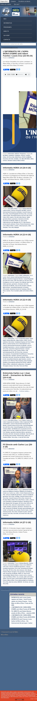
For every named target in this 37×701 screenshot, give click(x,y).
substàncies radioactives (18, 364)
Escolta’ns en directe (24, 1)
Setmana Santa (7, 511)
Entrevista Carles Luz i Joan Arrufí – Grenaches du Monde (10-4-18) (17, 375)
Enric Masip (28, 570)
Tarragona (28, 364)
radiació (29, 362)
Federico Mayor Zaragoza (10, 571)
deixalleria (9, 501)
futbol (28, 217)
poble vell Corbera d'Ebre (26, 290)
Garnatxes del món (8, 159)
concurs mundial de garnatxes (14, 494)
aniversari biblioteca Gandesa (11, 491)
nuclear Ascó (6, 360)
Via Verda (15, 513)
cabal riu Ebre (6, 210)
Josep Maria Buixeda (16, 287)
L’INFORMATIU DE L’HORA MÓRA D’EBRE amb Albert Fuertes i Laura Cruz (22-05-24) (18, 53)
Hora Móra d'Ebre (13, 208)
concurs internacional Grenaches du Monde (14, 345)
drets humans (20, 570)
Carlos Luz (12, 493)
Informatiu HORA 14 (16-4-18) (17, 168)
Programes (8, 27)
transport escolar (22, 511)
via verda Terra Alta (24, 513)
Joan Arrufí (24, 220)
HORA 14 (17, 220)
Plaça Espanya (19, 360)
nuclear (8, 290)
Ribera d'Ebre (21, 160)
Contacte (13, 1)
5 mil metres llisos (24, 338)
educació (14, 505)
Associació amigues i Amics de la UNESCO (19, 565)
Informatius (8, 23)
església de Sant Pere (21, 430)
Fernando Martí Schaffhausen (19, 354)
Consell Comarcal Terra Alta (14, 425)
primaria (13, 224)
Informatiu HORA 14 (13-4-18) (17, 234)
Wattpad (16, 227)
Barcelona (11, 342)
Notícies (17, 153)
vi (3, 292)
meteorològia (6, 575)
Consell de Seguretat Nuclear (15, 279)
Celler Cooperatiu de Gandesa (11, 422)
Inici (5, 19)
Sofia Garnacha (23, 225)
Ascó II (29, 340)
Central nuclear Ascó (13, 343)
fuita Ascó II (30, 282)
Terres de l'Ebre (23, 366)
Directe (6, 31)
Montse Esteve (15, 575)
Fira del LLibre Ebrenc (20, 217)
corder (27, 499)
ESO (8, 217)
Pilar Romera (26, 222)
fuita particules (7, 355)
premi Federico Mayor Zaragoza (24, 578)
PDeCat (13, 360)
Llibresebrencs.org (8, 222)
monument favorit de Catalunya (18, 289)
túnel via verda (13, 582)
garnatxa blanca (7, 219)
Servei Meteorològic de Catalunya (24, 580)
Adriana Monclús (27, 208)
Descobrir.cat (20, 280)
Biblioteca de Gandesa (26, 491)
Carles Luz (29, 420)
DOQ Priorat (18, 157)
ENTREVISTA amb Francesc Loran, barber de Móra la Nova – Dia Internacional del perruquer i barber (21, 621)
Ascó (8, 277)
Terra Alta (11, 227)
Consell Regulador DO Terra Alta (17, 214)
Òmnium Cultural (12, 160)
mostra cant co (23, 575)
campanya (11, 155)
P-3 (22, 222)
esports (12, 217)
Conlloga (17, 496)
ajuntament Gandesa (28, 489)
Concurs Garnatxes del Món (18, 210)
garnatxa (9, 284)
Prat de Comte (25, 510)
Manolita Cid (17, 222)
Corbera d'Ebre (21, 350)
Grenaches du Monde (8, 220)
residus (31, 510)
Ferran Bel (30, 354)
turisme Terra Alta (8, 513)
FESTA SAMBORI (26, 157)
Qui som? (16, 4)
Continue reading (24, 391)
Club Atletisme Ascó (24, 343)
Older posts (5, 589)
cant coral (5, 566)
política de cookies (24, 696)
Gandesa (14, 355)
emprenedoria (21, 505)
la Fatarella (10, 510)
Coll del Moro (6, 423)
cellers (17, 493)
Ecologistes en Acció (8, 282)
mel (20, 159)
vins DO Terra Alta (24, 437)
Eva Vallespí (23, 282)
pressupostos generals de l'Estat (17, 362)
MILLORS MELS (26, 159)
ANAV (20, 275)
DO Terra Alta (10, 157)
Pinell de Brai (20, 435)
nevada (18, 510)
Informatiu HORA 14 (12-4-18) (17, 300)
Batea (24, 420)
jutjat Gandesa (22, 359)
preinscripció (6, 224)
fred (18, 571)
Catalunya (17, 155)
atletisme (5, 342)
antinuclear (26, 275)
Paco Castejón (15, 290)
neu (15, 510)
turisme (30, 511)
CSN (15, 280)
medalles (16, 159)
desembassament (16, 215)
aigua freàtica (19, 340)
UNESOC (19, 582)
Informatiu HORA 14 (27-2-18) (17, 522)
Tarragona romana (8, 366)
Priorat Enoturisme (25, 224)
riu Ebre (16, 225)
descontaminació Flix (8, 352)
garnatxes (15, 219)
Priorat (17, 224)
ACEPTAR (19, 699)
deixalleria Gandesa (17, 501)
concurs (23, 155)
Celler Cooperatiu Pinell (26, 422)
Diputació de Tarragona (12, 503)
